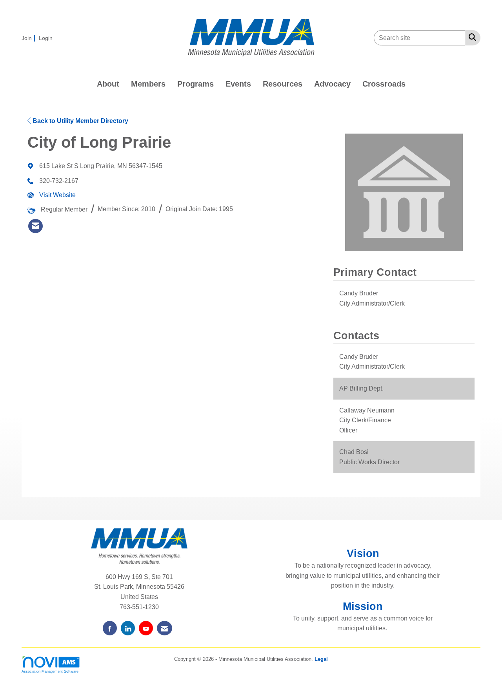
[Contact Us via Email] (164, 628)
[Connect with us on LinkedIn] (128, 628)
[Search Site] (471, 37)
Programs (195, 84)
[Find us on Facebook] (110, 628)
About (108, 84)
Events (238, 84)
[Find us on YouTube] (146, 628)
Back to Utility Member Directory (79, 121)
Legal (321, 659)
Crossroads (384, 84)
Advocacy (332, 84)
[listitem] (29, 37)
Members (148, 84)
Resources (282, 84)
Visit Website (57, 195)
